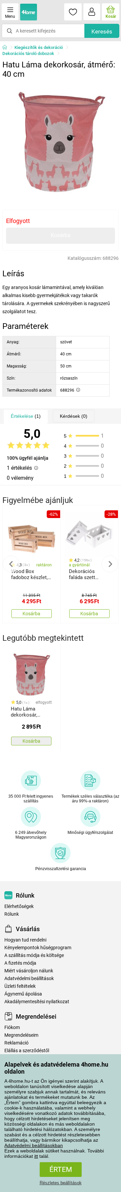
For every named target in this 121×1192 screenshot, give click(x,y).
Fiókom (12, 1027)
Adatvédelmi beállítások (29, 978)
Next (110, 564)
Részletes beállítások (61, 1182)
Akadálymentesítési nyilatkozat (36, 1001)
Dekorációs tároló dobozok (28, 53)
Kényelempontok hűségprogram (37, 947)
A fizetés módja (20, 963)
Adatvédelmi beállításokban (33, 1145)
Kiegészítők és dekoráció (38, 47)
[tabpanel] (60, 140)
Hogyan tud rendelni (25, 940)
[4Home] (7, 48)
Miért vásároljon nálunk (28, 970)
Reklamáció (16, 1042)
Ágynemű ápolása (23, 994)
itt (36, 1156)
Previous (11, 564)
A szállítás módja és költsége (34, 955)
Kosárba (61, 235)
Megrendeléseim (21, 1035)
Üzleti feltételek (20, 986)
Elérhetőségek (19, 906)
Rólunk (11, 914)
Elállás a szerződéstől (26, 1050)
